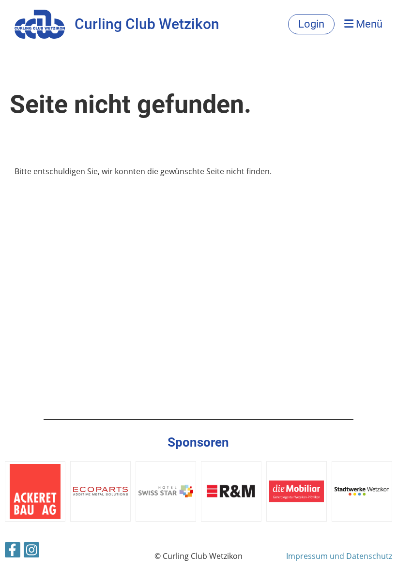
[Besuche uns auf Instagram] (31, 551)
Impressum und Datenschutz (339, 556)
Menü (367, 24)
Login (311, 24)
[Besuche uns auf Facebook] (12, 551)
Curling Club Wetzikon (147, 23)
